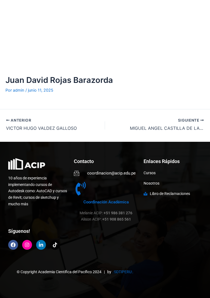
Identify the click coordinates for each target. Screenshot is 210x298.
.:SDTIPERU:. (122, 272)
